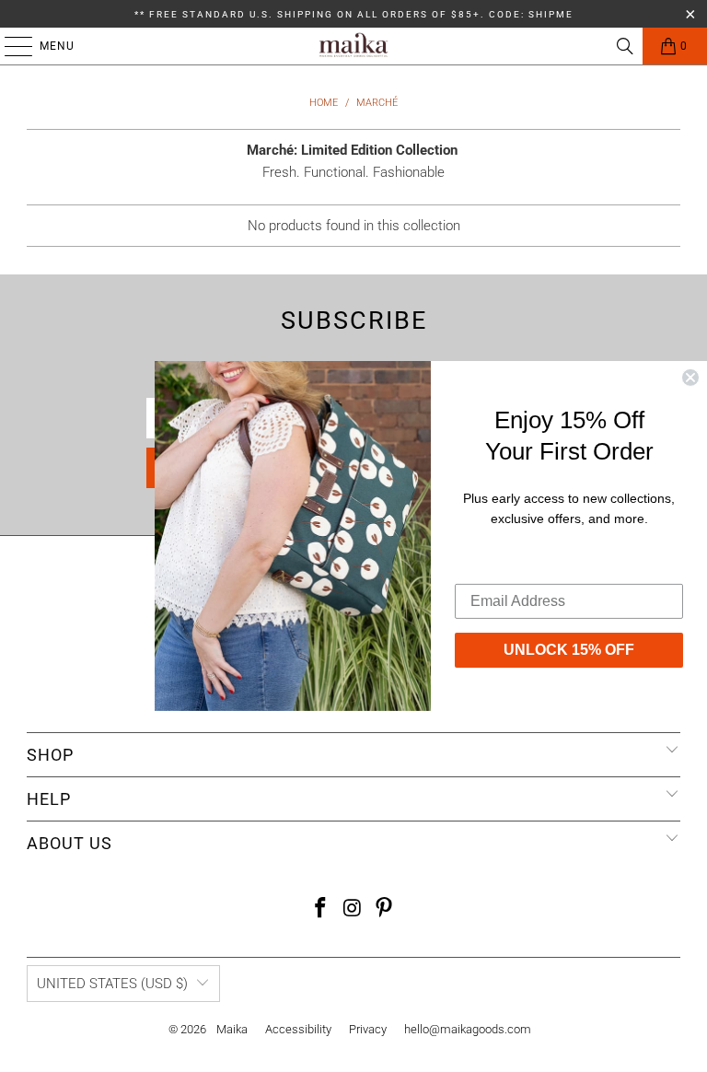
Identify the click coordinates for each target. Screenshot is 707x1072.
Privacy (368, 1029)
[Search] (625, 46)
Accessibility (298, 1029)
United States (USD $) (112, 983)
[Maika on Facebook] (320, 909)
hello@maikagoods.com (467, 1029)
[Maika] (353, 46)
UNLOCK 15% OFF (569, 649)
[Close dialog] (690, 377)
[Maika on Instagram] (352, 909)
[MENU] (9, 46)
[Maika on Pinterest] (385, 909)
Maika (232, 1029)
